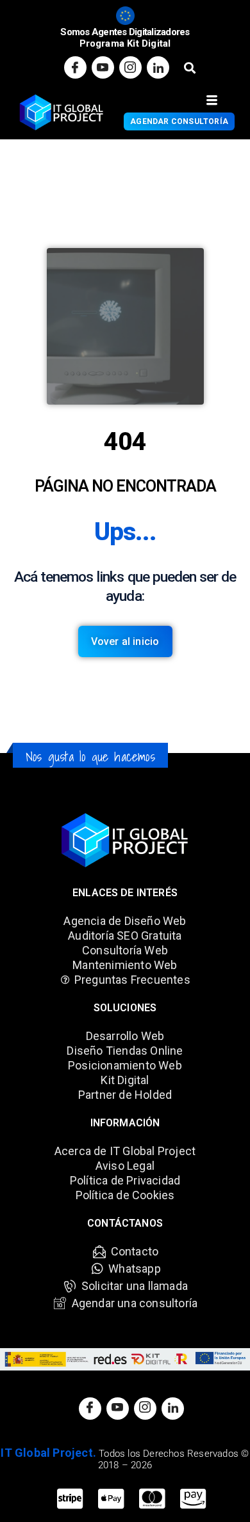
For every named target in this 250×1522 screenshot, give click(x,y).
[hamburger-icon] (211, 101)
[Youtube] (103, 67)
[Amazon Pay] (193, 1500)
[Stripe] (70, 1500)
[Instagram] (130, 67)
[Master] (152, 1500)
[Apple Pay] (111, 1500)
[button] (189, 67)
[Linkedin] (158, 67)
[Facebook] (75, 67)
